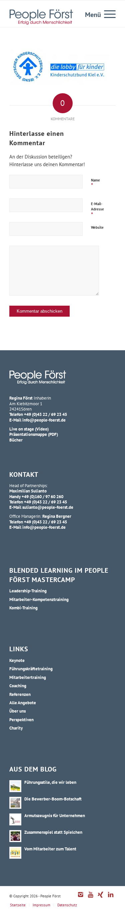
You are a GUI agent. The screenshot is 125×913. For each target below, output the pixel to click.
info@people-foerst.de (44, 420)
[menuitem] (106, 13)
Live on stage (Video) (29, 429)
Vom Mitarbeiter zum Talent (50, 848)
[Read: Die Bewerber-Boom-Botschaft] (15, 803)
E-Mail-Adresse (97, 209)
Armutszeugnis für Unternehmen (54, 815)
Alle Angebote (22, 702)
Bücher (16, 440)
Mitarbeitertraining (27, 677)
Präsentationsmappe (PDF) (33, 434)
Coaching (17, 685)
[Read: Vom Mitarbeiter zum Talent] (15, 853)
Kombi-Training (23, 607)
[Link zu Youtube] (91, 898)
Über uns (17, 711)
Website (97, 227)
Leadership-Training (28, 590)
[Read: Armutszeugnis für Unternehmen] (15, 819)
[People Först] (41, 17)
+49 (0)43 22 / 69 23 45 (45, 414)
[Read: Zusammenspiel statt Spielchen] (15, 836)
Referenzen (20, 694)
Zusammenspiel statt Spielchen (53, 832)
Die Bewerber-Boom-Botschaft (53, 798)
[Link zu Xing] (101, 898)
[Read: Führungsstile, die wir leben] (15, 786)
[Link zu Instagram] (81, 898)
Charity (16, 728)
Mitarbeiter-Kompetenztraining (39, 599)
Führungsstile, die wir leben (50, 782)
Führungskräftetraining (31, 668)
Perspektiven (21, 719)
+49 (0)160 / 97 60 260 (42, 496)
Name (95, 183)
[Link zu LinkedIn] (111, 898)
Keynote (17, 660)
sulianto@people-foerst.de (47, 507)
